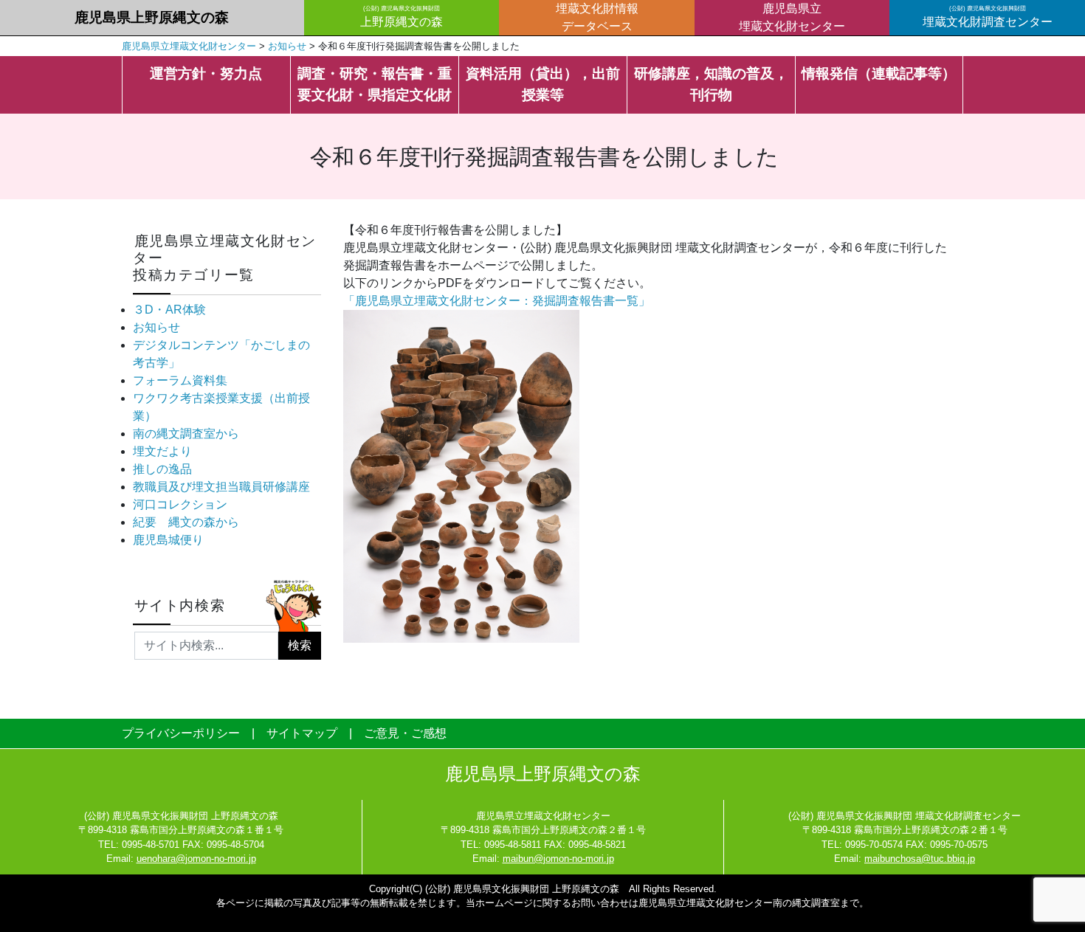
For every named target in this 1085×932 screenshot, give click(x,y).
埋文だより (162, 451)
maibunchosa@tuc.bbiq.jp (919, 858)
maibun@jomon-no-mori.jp (558, 858)
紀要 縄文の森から (186, 522)
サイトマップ (301, 733)
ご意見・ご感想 (405, 733)
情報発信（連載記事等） (879, 73)
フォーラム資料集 (180, 380)
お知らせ (156, 327)
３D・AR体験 (169, 309)
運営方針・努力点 (206, 73)
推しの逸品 (162, 469)
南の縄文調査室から (186, 433)
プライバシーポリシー (181, 733)
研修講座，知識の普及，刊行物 (711, 84)
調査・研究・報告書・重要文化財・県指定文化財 (374, 84)
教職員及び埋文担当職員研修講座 (221, 486)
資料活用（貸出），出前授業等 (543, 84)
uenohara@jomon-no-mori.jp (196, 858)
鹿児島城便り (168, 540)
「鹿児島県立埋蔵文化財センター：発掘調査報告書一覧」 (496, 300)
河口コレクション (180, 504)
